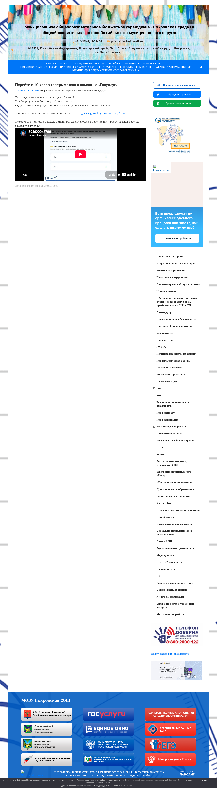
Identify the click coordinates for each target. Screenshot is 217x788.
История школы (166, 291)
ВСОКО (161, 454)
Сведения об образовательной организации (105, 63)
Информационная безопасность (176, 319)
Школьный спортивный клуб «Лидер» (174, 473)
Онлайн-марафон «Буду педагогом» (178, 284)
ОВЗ (159, 575)
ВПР (159, 395)
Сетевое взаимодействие (172, 589)
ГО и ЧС (161, 346)
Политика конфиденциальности (170, 653)
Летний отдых (165, 516)
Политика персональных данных (176, 353)
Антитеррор (164, 312)
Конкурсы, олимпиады (170, 596)
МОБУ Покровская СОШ (45, 700)
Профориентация (167, 419)
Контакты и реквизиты (135, 66)
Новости (66, 63)
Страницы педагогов (169, 367)
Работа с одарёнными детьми (175, 582)
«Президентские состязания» (174, 482)
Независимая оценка (169, 433)
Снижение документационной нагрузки (175, 605)
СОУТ (160, 447)
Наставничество (166, 569)
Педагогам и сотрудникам (172, 277)
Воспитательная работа (171, 426)
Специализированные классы (174, 523)
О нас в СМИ (164, 541)
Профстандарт (166, 412)
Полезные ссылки (167, 381)
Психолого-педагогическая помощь (178, 510)
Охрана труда (165, 339)
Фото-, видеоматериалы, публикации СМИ (172, 463)
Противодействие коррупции (174, 326)
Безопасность (165, 332)
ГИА (159, 388)
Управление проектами (171, 374)
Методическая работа (170, 614)
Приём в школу (153, 63)
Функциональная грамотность (175, 548)
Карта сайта (164, 503)
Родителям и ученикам (171, 270)
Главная (50, 63)
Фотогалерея (107, 66)
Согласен (204, 781)
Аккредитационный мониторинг (176, 263)
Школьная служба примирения (175, 440)
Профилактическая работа (173, 360)
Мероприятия (165, 555)
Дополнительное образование (175, 489)
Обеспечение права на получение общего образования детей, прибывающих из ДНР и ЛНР (177, 301)
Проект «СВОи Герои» (170, 256)
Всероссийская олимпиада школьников (173, 404)
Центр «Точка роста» (169, 562)
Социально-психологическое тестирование (174, 532)
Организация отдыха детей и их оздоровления (104, 70)
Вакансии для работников (173, 66)
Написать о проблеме (177, 238)
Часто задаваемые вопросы (173, 496)
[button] (201, 67)
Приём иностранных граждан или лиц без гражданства (57, 66)
